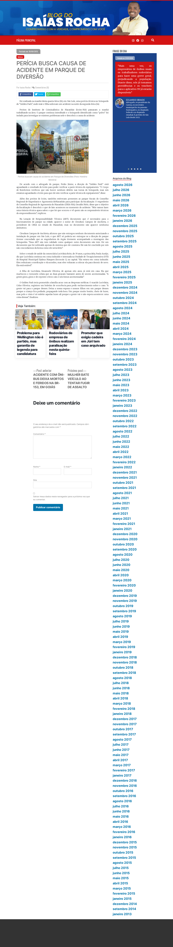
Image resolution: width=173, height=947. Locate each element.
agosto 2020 (122, 554)
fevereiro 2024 (124, 339)
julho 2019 (121, 621)
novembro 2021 (125, 477)
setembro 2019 (124, 611)
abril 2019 (120, 637)
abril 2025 (121, 267)
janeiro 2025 (122, 282)
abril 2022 (121, 452)
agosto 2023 (122, 370)
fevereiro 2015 (124, 893)
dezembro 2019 (125, 596)
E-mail (67, 467)
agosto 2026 (122, 185)
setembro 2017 (124, 734)
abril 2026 (121, 205)
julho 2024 (121, 313)
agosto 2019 (122, 616)
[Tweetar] (39, 94)
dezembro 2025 (125, 226)
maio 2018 (121, 693)
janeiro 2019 (122, 652)
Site (35, 480)
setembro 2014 (124, 909)
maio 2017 (121, 755)
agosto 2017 (122, 739)
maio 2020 (121, 570)
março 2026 (122, 210)
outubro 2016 (123, 791)
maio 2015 (121, 878)
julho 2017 (121, 744)
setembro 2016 (124, 796)
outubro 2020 (123, 544)
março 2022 (122, 457)
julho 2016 (121, 806)
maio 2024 (121, 323)
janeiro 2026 (122, 221)
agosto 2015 (122, 863)
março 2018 (122, 703)
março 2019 (122, 642)
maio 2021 (121, 508)
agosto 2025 (122, 246)
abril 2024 (121, 328)
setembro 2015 (124, 858)
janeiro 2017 (122, 775)
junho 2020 (121, 565)
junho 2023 (121, 380)
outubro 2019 (123, 606)
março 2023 (122, 395)
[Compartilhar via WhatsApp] (53, 94)
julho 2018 (121, 683)
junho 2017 (121, 750)
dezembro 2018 (125, 657)
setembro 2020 (125, 549)
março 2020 (122, 580)
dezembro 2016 (125, 780)
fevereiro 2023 (124, 400)
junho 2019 (121, 626)
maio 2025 (121, 262)
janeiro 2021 (122, 529)
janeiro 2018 (122, 714)
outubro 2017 (123, 729)
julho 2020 (121, 560)
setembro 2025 (125, 241)
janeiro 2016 (122, 837)
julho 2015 (121, 868)
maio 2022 (121, 447)
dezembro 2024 (125, 287)
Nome (36, 467)
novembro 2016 (125, 786)
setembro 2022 (125, 426)
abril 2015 (120, 883)
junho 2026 (121, 195)
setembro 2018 (124, 673)
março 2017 (122, 765)
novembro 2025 (125, 231)
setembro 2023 (125, 364)
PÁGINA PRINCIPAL (26, 40)
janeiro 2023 (122, 405)
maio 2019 (121, 631)
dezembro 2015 (125, 842)
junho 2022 (121, 441)
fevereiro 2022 (124, 462)
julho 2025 (121, 251)
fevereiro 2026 (124, 215)
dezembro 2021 (125, 472)
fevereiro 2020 (124, 585)
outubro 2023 (123, 359)
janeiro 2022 (122, 467)
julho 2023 (121, 375)
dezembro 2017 (125, 719)
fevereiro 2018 (124, 709)
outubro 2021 (123, 482)
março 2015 (122, 888)
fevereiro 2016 (124, 832)
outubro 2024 (123, 298)
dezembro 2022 (125, 411)
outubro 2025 (123, 236)
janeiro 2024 (122, 344)
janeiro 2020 (122, 590)
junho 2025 (121, 257)
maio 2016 (121, 816)
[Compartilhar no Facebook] (25, 94)
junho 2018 (121, 688)
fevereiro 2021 (124, 524)
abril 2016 (120, 822)
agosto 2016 (122, 801)
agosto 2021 (122, 493)
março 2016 (122, 827)
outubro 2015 (123, 852)
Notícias (20, 57)
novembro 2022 (125, 416)
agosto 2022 (122, 431)
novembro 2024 (125, 293)
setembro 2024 (125, 303)
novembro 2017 (125, 724)
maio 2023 (121, 385)
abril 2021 (120, 513)
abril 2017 (120, 760)
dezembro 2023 (125, 349)
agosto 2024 (122, 308)
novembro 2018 (125, 662)
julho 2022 (121, 436)
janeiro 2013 (122, 914)
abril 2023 (121, 390)
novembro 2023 (125, 354)
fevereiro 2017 (124, 770)
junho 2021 (121, 503)
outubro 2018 (123, 667)
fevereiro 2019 (124, 647)
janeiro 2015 (122, 899)
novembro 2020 (125, 539)
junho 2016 (121, 811)
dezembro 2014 (125, 904)
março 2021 (122, 518)
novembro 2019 (125, 601)
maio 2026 (121, 200)
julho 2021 (121, 498)
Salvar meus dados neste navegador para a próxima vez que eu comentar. (61, 498)
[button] (128, 169)
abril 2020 (121, 575)
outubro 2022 (123, 421)
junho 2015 (121, 873)
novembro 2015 (125, 847)
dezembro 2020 (125, 534)
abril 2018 (120, 698)
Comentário (39, 434)
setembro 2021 (124, 488)
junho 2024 (121, 318)
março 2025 (122, 272)
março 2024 (122, 334)
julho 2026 (121, 190)
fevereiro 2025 (124, 277)
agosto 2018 (122, 678)
